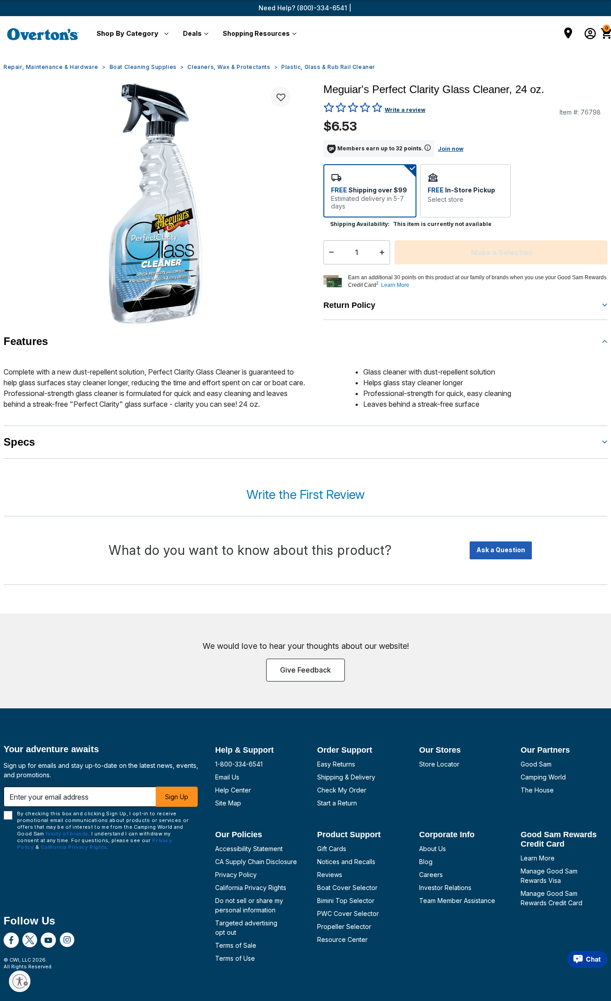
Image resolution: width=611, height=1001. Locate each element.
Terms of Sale (235, 945)
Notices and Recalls (346, 861)
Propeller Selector (344, 926)
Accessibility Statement (249, 848)
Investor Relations (445, 887)
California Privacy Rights (250, 887)
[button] (131, 34)
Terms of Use (235, 958)
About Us (432, 848)
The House (537, 790)
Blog (426, 861)
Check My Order (341, 790)
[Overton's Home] (43, 34)
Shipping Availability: (360, 224)
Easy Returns (336, 764)
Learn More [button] (395, 285)
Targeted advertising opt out (246, 927)
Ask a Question (500, 550)
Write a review (405, 109)
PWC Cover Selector (348, 913)
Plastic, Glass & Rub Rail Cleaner (328, 67)
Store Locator (439, 764)
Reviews (329, 874)
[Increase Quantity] (384, 252)
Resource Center (342, 939)
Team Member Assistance (457, 900)
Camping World (543, 777)
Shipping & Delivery (346, 777)
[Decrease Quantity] (329, 252)
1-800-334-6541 (239, 764)
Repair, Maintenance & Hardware (51, 67)
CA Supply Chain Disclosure (256, 861)
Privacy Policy (236, 874)
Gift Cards (331, 848)
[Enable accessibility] (19, 981)
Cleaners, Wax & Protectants (228, 67)
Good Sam (536, 764)
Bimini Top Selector (345, 900)
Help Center (233, 790)
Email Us (227, 777)
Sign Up (176, 797)
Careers (431, 874)
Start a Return (337, 803)
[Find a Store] (568, 34)
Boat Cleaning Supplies (143, 67)
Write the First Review (305, 494)
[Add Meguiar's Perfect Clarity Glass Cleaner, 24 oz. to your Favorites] (281, 97)
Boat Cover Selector (347, 887)
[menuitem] (131, 34)
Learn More (538, 858)
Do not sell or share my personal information (249, 905)
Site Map (228, 803)
